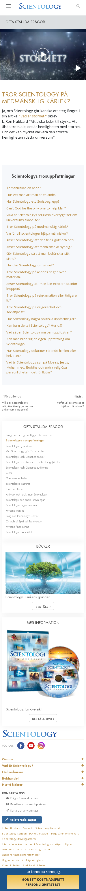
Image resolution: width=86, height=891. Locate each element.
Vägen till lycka (63, 844)
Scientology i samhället (19, 532)
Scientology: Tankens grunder (28, 597)
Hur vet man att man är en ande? (31, 194)
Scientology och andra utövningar (25, 500)
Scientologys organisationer (21, 505)
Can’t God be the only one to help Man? (36, 208)
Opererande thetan (17, 478)
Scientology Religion (14, 833)
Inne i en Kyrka (14, 489)
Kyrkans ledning (15, 511)
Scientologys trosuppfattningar (25, 440)
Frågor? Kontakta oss (24, 798)
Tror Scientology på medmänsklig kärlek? (37, 226)
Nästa (78, 396)
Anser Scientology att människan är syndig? (39, 247)
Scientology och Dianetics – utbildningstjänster (33, 462)
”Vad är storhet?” (33, 116)
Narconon (8, 849)
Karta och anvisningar (24, 810)
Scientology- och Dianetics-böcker (25, 457)
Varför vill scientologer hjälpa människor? (37, 233)
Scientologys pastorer (18, 484)
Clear (9, 473)
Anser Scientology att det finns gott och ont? (40, 240)
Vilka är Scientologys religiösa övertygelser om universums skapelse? (17, 406)
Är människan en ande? (23, 188)
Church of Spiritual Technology (24, 521)
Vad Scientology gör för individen (25, 451)
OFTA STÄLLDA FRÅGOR (43, 426)
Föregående (12, 396)
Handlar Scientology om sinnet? (30, 265)
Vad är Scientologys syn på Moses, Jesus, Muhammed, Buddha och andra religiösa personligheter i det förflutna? (37, 367)
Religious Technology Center (22, 516)
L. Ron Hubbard (11, 828)
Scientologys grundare (19, 446)
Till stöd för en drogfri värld (33, 849)
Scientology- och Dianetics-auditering (27, 467)
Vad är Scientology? (17, 765)
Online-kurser (12, 772)
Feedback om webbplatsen (28, 804)
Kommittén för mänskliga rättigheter (24, 865)
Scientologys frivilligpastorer (19, 838)
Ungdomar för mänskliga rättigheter (23, 860)
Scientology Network (48, 828)
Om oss (7, 759)
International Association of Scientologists (27, 844)
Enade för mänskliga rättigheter (20, 854)
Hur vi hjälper (12, 784)
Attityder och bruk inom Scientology (26, 494)
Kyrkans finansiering (17, 527)
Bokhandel (10, 778)
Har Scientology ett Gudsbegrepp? (33, 201)
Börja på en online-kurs (64, 833)
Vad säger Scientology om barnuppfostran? (39, 332)
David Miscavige (38, 833)
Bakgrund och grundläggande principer (29, 435)
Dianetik (28, 828)
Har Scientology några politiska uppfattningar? (41, 318)
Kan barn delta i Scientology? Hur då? (34, 325)
